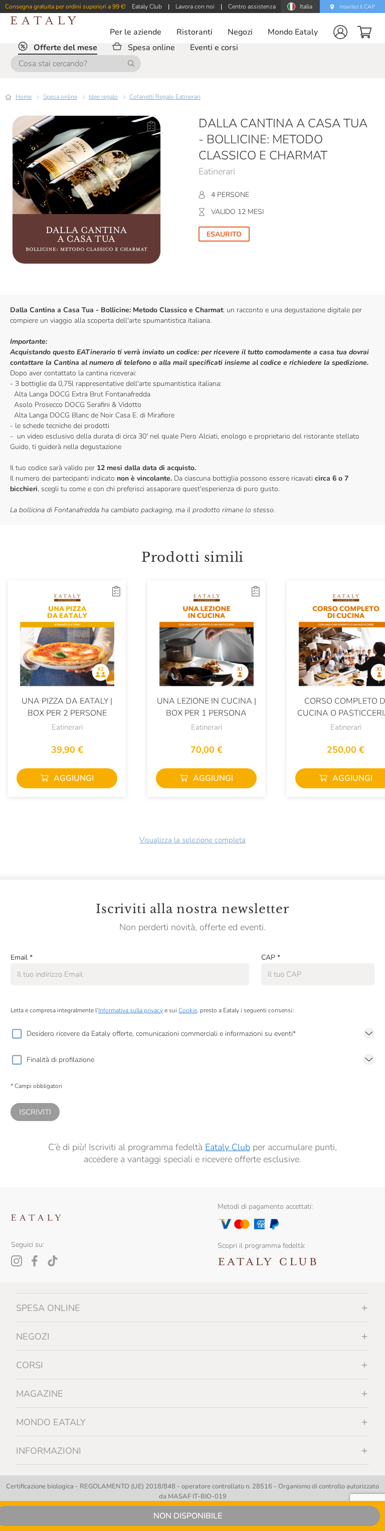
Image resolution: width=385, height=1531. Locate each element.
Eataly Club (227, 1147)
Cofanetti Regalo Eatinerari (165, 97)
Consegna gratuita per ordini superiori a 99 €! (65, 7)
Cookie (187, 1010)
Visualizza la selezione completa (192, 840)
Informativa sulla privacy (130, 1010)
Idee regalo (103, 97)
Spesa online (60, 97)
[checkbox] (17, 1034)
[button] (340, 32)
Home (24, 97)
